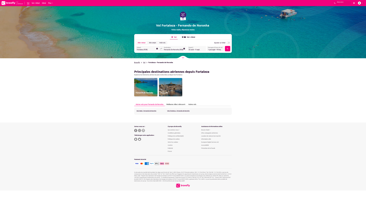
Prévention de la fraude (208, 148)
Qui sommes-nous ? (173, 130)
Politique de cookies (174, 139)
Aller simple (152, 42)
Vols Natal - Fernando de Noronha (146, 111)
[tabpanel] (183, 111)
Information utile (206, 139)
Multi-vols (162, 42)
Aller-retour (142, 42)
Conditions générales (174, 133)
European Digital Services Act (210, 142)
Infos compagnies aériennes (209, 133)
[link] (145, 87)
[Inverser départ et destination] (161, 48)
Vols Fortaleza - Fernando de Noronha (178, 111)
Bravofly (137, 62)
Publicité (170, 148)
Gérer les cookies (173, 142)
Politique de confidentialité (176, 136)
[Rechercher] (227, 48)
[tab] (173, 37)
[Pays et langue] (354, 3)
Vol (144, 62)
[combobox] (148, 48)
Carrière (170, 145)
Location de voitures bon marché (211, 136)
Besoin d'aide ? (205, 130)
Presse (170, 151)
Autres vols (192, 104)
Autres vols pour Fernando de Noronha (149, 104)
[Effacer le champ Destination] (184, 49)
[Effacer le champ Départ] (157, 49)
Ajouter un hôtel (219, 43)
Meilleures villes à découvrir (175, 104)
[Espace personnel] (361, 3)
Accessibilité (205, 145)
